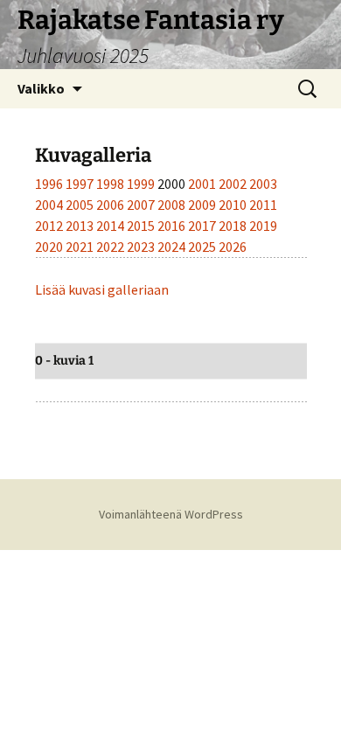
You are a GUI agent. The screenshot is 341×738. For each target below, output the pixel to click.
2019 (263, 225)
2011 (263, 204)
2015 (142, 225)
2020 (50, 246)
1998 (111, 183)
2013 (81, 225)
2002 (234, 183)
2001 (203, 183)
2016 (172, 225)
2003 (263, 183)
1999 (142, 183)
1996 (50, 183)
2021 (81, 246)
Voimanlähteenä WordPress (171, 514)
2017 (203, 225)
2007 (142, 204)
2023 (142, 246)
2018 (234, 225)
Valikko (41, 88)
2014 (111, 225)
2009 (203, 204)
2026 (233, 246)
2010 (234, 204)
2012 (50, 225)
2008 (172, 204)
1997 (81, 183)
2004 (50, 204)
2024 (172, 246)
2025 (203, 246)
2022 (111, 246)
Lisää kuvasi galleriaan (102, 289)
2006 (111, 204)
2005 (81, 204)
